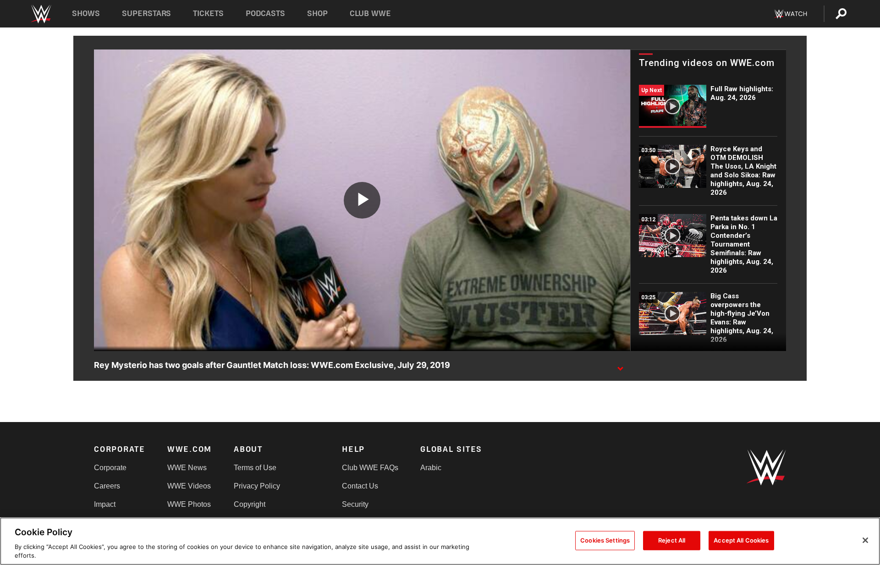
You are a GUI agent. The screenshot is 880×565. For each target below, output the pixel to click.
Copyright (249, 504)
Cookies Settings (605, 540)
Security (355, 504)
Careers (107, 486)
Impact (105, 504)
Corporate (110, 468)
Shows (86, 13)
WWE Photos (189, 504)
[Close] (865, 540)
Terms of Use (255, 468)
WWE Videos (189, 486)
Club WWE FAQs (370, 468)
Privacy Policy (257, 486)
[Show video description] (620, 366)
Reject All (671, 540)
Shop (317, 13)
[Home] (40, 14)
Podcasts (265, 13)
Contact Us (360, 486)
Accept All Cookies (741, 540)
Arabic (430, 468)
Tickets (208, 13)
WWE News (187, 468)
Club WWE (370, 13)
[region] (440, 541)
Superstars (146, 13)
